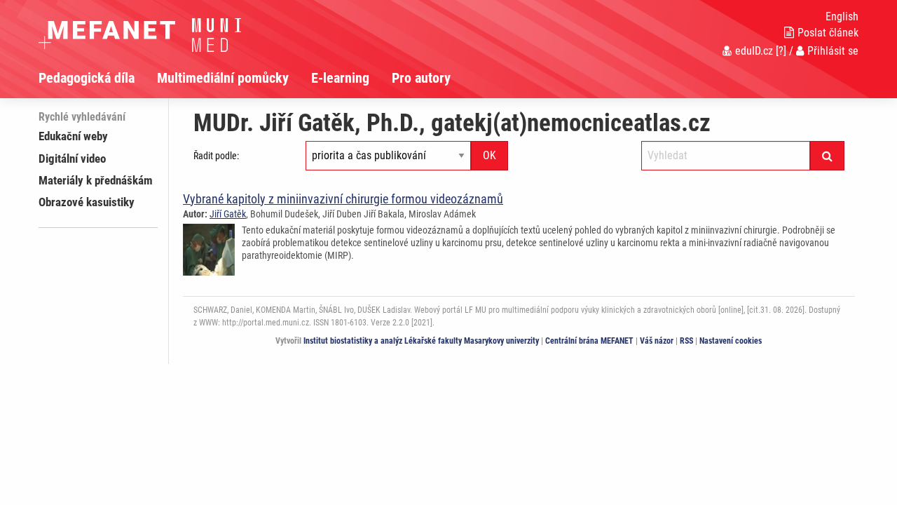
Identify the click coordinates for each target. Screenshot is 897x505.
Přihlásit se (832, 51)
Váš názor (656, 341)
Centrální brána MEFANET (589, 341)
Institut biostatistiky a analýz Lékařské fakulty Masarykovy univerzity (421, 341)
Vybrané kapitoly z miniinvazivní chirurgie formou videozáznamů (343, 198)
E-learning (340, 77)
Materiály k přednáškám (96, 180)
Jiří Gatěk (228, 214)
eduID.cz (754, 51)
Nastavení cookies (730, 341)
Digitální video (72, 159)
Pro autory (421, 77)
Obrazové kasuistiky (87, 202)
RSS (686, 341)
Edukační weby (73, 136)
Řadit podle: (216, 155)
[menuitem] (98, 78)
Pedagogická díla (87, 77)
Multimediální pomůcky (223, 77)
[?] (781, 51)
